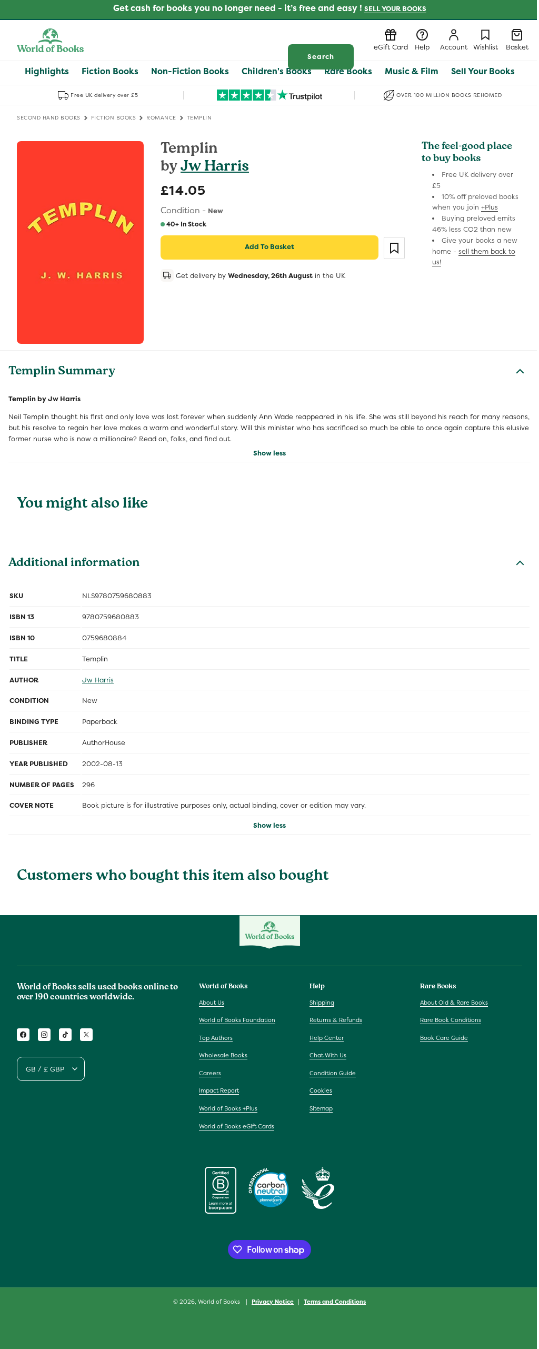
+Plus (489, 207)
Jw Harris (215, 167)
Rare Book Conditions (450, 1020)
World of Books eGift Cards (236, 1126)
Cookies (321, 1090)
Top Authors (216, 1038)
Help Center (327, 1038)
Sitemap (321, 1108)
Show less (269, 453)
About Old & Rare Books (454, 1002)
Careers (210, 1073)
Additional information (73, 564)
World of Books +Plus (228, 1108)
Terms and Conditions (335, 1301)
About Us (211, 1002)
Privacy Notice (273, 1301)
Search (320, 57)
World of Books (220, 1301)
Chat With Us (328, 1055)
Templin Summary (61, 372)
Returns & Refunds (336, 1020)
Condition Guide (333, 1073)
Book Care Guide (444, 1038)
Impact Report (219, 1090)
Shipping (322, 1002)
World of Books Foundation (237, 1020)
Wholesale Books (223, 1055)
